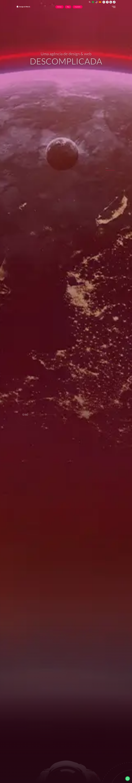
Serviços (59, 6)
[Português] (93, 2)
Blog (68, 6)
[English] (96, 2)
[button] (127, 778)
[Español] (100, 2)
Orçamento (78, 6)
